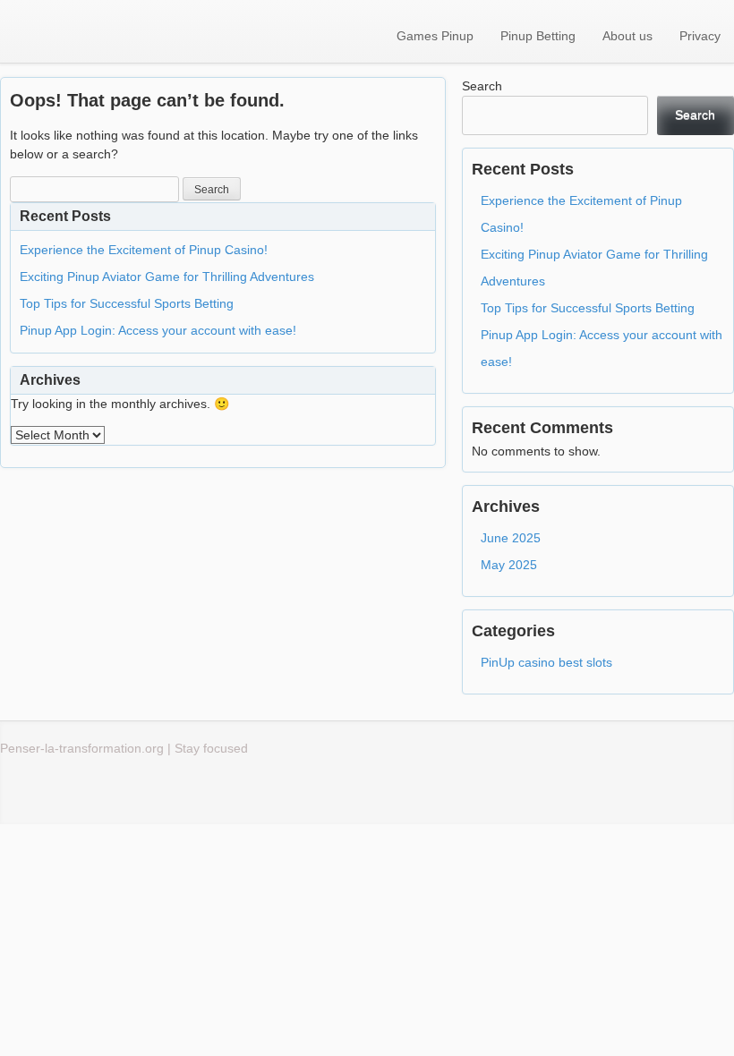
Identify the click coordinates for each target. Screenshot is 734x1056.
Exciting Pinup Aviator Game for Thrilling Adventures (167, 276)
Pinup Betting (538, 36)
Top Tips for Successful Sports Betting (127, 303)
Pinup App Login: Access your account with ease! (158, 330)
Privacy (700, 36)
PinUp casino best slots (546, 662)
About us (627, 36)
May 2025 (509, 565)
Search (482, 86)
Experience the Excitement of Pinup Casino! (144, 250)
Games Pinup (435, 36)
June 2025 (511, 538)
